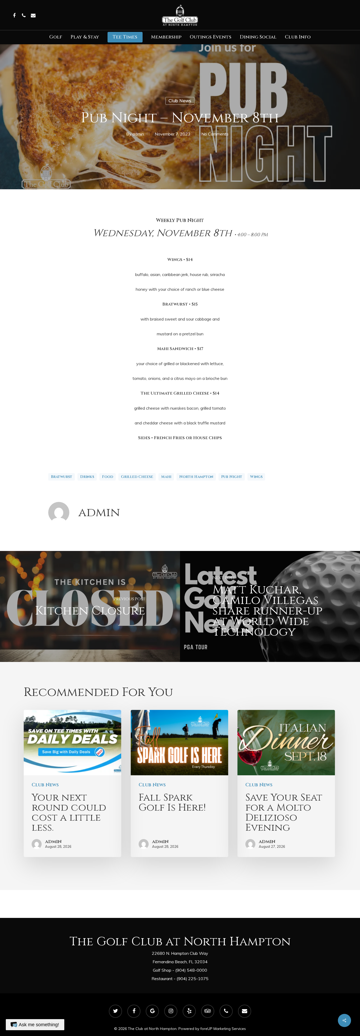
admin (138, 133)
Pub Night (231, 476)
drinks (87, 476)
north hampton (196, 476)
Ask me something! (39, 1024)
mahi (166, 476)
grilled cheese (137, 476)
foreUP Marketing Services (223, 1028)
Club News (179, 100)
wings (256, 476)
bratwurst (61, 476)
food (107, 476)
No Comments (214, 133)
